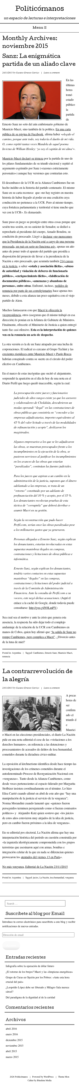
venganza (69, 877)
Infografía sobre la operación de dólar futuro (30, 966)
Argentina (16, 652)
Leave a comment (52, 72)
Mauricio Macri (65, 652)
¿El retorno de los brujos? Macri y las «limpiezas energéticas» (39, 972)
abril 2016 (11, 1028)
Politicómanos (39, 9)
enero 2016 (12, 1034)
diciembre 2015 (14, 1040)
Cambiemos (38, 652)
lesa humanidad (57, 877)
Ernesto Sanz (51, 652)
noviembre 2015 (14, 1045)
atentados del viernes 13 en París (40, 857)
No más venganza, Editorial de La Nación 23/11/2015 (35, 867)
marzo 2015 (12, 1057)
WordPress (49, 1076)
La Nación (44, 877)
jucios (35, 877)
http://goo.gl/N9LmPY (42, 608)
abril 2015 (11, 1051)
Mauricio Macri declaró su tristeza (22, 158)
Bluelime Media (44, 1080)
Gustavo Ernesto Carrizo (27, 72)
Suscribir (11, 945)
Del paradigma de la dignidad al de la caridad (30, 997)
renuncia (6, 656)
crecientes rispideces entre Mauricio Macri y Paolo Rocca (36, 354)
